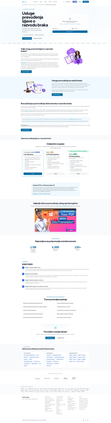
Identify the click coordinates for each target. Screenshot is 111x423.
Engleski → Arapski (81, 357)
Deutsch (52, 388)
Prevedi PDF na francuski (83, 400)
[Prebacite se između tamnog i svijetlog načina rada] (64, 2)
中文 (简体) (78, 391)
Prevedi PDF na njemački (83, 401)
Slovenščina (31, 391)
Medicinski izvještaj (59, 400)
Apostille (25, 365)
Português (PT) (82, 390)
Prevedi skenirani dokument (59, 357)
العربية (26, 388)
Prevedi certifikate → (26, 71)
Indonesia (22, 390)
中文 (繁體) (82, 391)
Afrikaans (22, 388)
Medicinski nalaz (34, 363)
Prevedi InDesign (49, 363)
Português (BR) (76, 390)
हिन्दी (81, 388)
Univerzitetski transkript (28, 361)
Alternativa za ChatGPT (49, 398)
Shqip (35, 391)
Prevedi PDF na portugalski (83, 403)
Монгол (47, 390)
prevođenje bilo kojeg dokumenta (64, 206)
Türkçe (63, 391)
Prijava (80, 1)
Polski (72, 390)
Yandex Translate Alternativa (50, 404)
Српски (38, 391)
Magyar (87, 388)
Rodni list (57, 401)
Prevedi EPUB (49, 361)
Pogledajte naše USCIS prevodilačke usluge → (42, 193)
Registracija (86, 1)
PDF (56, 125)
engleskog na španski (73, 119)
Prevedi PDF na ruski (82, 407)
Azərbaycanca (30, 388)
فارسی (65, 388)
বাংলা (38, 388)
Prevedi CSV (56, 363)
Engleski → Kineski (72, 359)
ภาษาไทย (51, 391)
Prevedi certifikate (27, 38)
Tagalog (59, 391)
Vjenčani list (26, 357)
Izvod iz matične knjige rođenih (29, 355)
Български (35, 388)
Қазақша (37, 390)
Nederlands (59, 390)
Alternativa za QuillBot (48, 410)
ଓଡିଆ (66, 390)
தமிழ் (45, 391)
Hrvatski (84, 388)
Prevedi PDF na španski (83, 398)
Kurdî (44, 390)
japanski (72, 121)
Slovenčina (26, 391)
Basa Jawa (33, 390)
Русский (22, 391)
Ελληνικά (55, 388)
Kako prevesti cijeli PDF (72, 403)
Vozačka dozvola (27, 363)
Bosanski (41, 388)
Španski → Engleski (80, 361)
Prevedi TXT (49, 365)
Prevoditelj (35, 1)
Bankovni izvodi (36, 361)
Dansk (49, 388)
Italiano (26, 390)
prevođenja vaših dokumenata (30, 111)
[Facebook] (86, 420)
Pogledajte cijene (60, 337)
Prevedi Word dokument (57, 355)
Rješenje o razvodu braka (34, 357)
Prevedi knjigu (55, 361)
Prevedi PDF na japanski (83, 406)
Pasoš (38, 355)
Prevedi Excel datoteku (51, 359)
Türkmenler (55, 391)
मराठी (50, 390)
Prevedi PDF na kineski (83, 404)
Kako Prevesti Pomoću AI (72, 407)
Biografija (58, 412)
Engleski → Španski (72, 355)
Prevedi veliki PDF (50, 357)
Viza (40, 363)
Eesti (63, 388)
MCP (75, 1)
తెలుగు (48, 391)
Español (59, 388)
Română (86, 390)
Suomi (69, 388)
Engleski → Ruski (72, 361)
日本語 (29, 390)
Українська (67, 391)
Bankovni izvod (59, 410)
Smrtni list (25, 359)
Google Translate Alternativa (50, 400)
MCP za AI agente (71, 409)
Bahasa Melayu (54, 390)
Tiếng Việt (73, 391)
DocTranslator (23, 62)
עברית (79, 388)
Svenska (41, 391)
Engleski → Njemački (73, 357)
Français (72, 388)
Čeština (45, 388)
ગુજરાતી (75, 388)
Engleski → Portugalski (81, 359)
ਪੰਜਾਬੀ (69, 390)
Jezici (41, 1)
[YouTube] (88, 420)
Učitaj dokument (50, 337)
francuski (73, 113)
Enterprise (55, 1)
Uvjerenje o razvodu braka (60, 404)
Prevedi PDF (49, 355)
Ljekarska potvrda (59, 413)
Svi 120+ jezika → (82, 409)
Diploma (30, 359)
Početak (32, 173)
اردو (70, 391)
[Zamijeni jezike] (70, 29)
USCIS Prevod (58, 398)
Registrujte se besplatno (38, 38)
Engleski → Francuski (81, 355)
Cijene (46, 1)
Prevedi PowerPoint (59, 359)
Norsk (63, 390)
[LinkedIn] (83, 420)
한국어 (41, 390)
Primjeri (50, 1)
